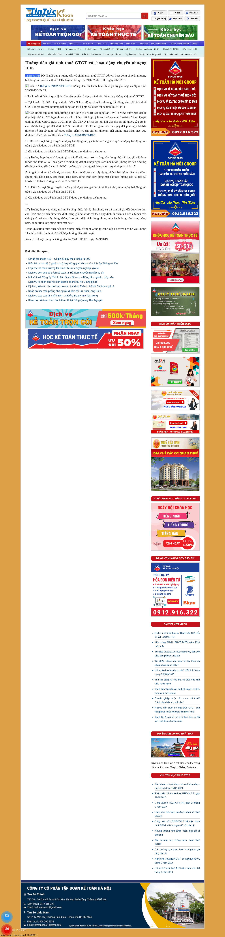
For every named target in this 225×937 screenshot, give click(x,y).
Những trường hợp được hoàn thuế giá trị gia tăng (177, 832)
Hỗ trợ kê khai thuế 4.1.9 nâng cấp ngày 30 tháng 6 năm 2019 (177, 870)
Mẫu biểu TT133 (189, 49)
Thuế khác (143, 44)
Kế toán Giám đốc (189, 54)
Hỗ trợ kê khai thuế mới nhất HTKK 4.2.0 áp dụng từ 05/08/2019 (177, 672)
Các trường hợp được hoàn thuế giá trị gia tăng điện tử (177, 851)
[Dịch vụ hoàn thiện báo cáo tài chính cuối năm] (175, 352)
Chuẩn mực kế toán (112, 54)
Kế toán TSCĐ (54, 49)
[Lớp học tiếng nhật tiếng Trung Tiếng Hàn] (175, 549)
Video (194, 44)
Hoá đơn (47, 44)
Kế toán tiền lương (35, 49)
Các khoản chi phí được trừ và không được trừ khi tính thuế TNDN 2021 (177, 786)
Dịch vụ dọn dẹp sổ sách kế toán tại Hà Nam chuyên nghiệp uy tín (66, 272)
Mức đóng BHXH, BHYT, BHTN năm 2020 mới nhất (177, 644)
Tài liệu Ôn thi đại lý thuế (150, 54)
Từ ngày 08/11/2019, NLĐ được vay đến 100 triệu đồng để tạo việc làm (177, 653)
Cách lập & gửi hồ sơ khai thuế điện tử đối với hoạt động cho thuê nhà (177, 719)
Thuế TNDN (88, 44)
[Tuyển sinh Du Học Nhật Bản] (175, 756)
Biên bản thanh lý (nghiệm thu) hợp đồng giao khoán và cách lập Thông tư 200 (73, 263)
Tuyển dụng (130, 54)
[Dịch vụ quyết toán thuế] (175, 216)
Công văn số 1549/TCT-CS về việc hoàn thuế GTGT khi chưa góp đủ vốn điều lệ (177, 823)
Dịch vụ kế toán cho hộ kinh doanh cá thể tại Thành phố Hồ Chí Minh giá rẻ (71, 286)
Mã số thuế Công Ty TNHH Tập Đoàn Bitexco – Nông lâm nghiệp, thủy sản (71, 277)
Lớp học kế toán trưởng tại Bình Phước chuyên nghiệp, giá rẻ (63, 268)
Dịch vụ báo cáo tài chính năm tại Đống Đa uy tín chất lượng (63, 295)
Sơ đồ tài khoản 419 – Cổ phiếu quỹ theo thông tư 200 (59, 258)
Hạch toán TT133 (170, 49)
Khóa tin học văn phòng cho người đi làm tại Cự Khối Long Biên (64, 291)
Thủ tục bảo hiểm (158, 44)
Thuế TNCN (101, 44)
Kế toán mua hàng (73, 49)
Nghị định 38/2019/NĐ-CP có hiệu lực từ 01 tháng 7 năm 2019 (177, 860)
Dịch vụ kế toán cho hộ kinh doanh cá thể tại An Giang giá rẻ (63, 281)
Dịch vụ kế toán (171, 54)
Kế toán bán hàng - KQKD (147, 49)
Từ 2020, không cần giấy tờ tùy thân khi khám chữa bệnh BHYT (177, 663)
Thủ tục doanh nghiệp (179, 44)
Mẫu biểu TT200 (54, 54)
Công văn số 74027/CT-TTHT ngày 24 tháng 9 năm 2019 (177, 804)
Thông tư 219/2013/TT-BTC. (80, 135)
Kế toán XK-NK (106, 49)
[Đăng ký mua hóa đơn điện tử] (175, 615)
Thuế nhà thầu (116, 44)
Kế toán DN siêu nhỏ (91, 54)
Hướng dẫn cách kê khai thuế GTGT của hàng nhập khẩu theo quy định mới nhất (177, 709)
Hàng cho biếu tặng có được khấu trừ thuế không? (177, 814)
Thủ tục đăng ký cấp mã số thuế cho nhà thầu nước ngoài (177, 681)
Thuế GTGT (74, 44)
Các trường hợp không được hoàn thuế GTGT (177, 842)
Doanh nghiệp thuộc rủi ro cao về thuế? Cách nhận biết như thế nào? (177, 700)
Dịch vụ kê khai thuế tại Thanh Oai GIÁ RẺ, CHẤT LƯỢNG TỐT (177, 635)
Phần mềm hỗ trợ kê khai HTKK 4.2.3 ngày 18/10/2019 (177, 795)
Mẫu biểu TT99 (72, 54)
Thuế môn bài (60, 44)
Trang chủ (35, 44)
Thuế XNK (130, 44)
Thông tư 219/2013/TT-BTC (55, 86)
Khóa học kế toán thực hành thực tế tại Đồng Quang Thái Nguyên (65, 300)
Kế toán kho (90, 49)
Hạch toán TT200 (35, 54)
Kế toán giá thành (124, 49)
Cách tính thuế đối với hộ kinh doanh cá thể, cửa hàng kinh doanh (177, 691)
